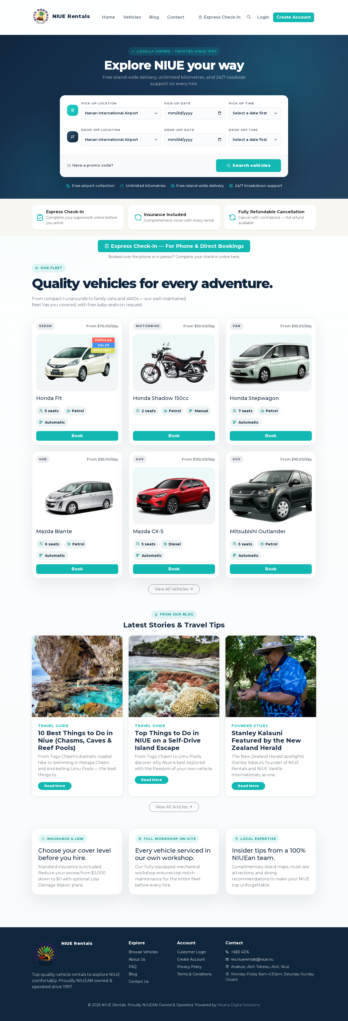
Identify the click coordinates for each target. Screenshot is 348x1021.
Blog (154, 17)
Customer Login (191, 952)
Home (108, 17)
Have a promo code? (92, 165)
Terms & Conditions (194, 974)
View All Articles (172, 806)
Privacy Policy (189, 966)
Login (263, 17)
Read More (54, 786)
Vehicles (132, 17)
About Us (137, 959)
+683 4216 (240, 952)
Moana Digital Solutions (239, 1005)
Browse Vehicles (143, 952)
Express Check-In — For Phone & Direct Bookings (176, 246)
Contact (175, 17)
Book (77, 435)
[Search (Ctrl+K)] (249, 17)
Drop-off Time (243, 130)
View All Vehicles (172, 589)
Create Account (293, 17)
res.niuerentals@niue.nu (252, 959)
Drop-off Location (100, 130)
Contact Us (139, 981)
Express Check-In (222, 17)
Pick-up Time (241, 103)
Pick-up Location (99, 103)
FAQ (133, 966)
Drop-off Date (179, 130)
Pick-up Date (177, 103)
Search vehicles (252, 165)
